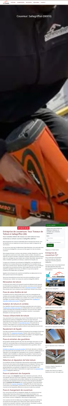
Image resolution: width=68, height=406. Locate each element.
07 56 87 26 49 (23, 228)
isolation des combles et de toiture (12, 308)
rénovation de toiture (31, 287)
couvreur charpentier (17, 384)
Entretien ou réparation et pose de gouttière (14, 349)
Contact (43, 2)
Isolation (28, 2)
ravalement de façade (17, 333)
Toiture (13, 2)
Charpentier (20, 2)
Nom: (48, 236)
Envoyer (50, 245)
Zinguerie (36, 2)
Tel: (47, 240)
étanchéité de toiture (24, 323)
